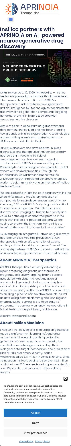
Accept (35, 412)
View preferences (35, 433)
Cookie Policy (26, 441)
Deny (35, 423)
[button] (65, 379)
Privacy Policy (42, 441)
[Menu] (10, 19)
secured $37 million (24, 357)
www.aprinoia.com (24, 316)
